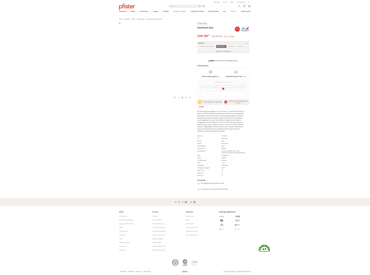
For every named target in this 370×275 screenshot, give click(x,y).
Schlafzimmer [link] (141, 19)
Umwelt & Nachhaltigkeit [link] (126, 220)
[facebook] (178, 97)
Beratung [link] (155, 216)
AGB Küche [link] (131, 271)
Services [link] (225, 2)
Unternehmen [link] (123, 216)
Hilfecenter (217, 2)
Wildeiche (240, 46)
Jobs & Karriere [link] (241, 2)
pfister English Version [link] (192, 235)
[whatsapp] (186, 97)
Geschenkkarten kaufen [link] (159, 246)
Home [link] (121, 19)
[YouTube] (186, 202)
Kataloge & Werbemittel (126, 224)
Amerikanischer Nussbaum (206, 46)
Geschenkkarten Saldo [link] (158, 250)
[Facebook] (175, 202)
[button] (264, 249)
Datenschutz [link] (147, 271)
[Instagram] (179, 202)
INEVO (187, 220)
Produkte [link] (127, 19)
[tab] (201, 107)
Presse (121, 239)
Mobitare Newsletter (192, 231)
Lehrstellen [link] (122, 235)
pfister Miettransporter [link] (159, 231)
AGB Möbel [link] (123, 271)
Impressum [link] (139, 271)
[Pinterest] (182, 202)
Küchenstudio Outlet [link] (192, 227)
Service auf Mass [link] (157, 220)
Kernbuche (231, 46)
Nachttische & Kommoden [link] (154, 19)
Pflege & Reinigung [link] (157, 239)
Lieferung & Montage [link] (158, 227)
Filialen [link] (232, 2)
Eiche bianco (221, 46)
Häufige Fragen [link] (156, 242)
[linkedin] (182, 97)
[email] (175, 97)
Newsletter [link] (122, 246)
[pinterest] (190, 97)
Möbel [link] (133, 19)
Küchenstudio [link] (190, 216)
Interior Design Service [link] (158, 235)
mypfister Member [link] (124, 242)
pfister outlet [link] (190, 224)
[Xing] (191, 202)
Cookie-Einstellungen (229, 271)
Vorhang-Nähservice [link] (158, 224)
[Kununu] (194, 202)
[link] (123, 11)
